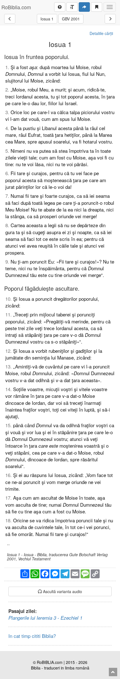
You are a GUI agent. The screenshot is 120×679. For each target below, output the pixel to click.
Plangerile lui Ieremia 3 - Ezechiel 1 (45, 617)
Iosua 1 (47, 19)
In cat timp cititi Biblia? (32, 635)
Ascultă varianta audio (62, 591)
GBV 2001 (71, 19)
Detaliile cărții (101, 33)
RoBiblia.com (16, 7)
